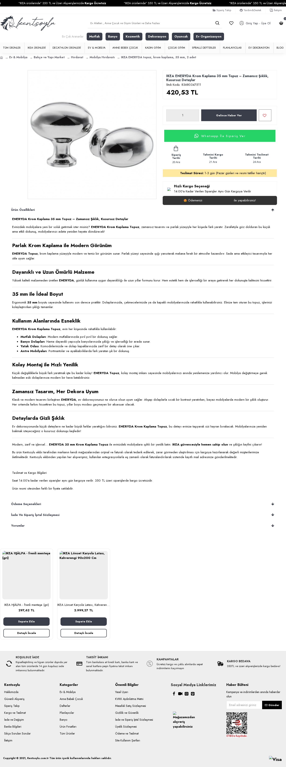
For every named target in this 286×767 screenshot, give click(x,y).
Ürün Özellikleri (23, 209)
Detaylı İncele (26, 633)
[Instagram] (186, 694)
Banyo (112, 36)
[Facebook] (174, 694)
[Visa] (275, 759)
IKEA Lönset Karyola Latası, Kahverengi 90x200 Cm (83, 605)
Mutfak (94, 36)
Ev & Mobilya (18, 57)
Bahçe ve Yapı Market (49, 57)
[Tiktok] (180, 694)
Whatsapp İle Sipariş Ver (223, 135)
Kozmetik (133, 36)
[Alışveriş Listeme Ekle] (265, 115)
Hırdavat (77, 57)
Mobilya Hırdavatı (102, 57)
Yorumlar (17, 525)
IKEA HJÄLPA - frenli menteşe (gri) (26, 605)
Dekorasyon (157, 36)
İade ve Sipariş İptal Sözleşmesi (35, 515)
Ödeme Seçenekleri (26, 504)
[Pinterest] (193, 694)
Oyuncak (181, 36)
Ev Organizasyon (209, 36)
